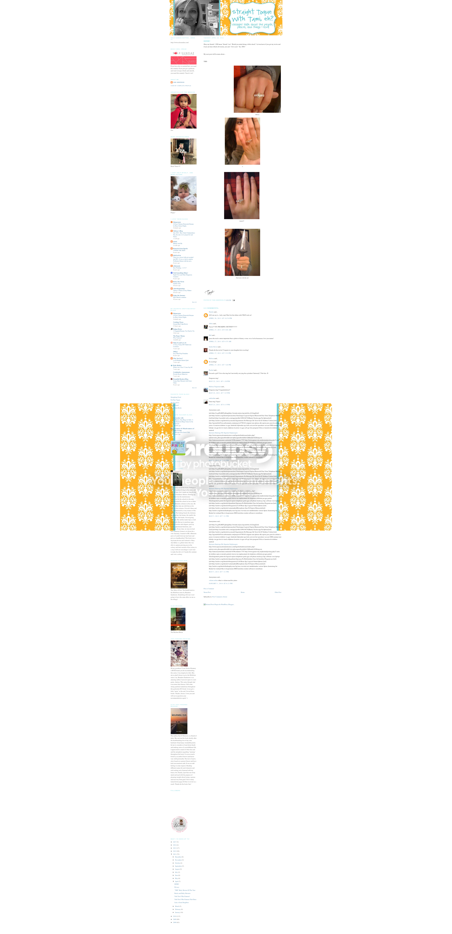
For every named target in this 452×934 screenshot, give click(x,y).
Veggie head (175, 405)
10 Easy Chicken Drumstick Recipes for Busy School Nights (183, 225)
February (178, 909)
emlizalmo (212, 398)
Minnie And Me (177, 243)
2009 (175, 919)
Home (243, 592)
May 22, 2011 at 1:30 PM (219, 381)
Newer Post (207, 592)
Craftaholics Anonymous (181, 372)
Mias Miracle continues (179, 297)
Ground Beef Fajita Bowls (180, 324)
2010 (175, 916)
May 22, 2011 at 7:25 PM (219, 393)
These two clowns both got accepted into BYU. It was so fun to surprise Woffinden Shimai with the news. (183, 259)
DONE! (176, 884)
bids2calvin (177, 255)
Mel (210, 335)
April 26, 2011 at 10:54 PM (220, 318)
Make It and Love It (179, 343)
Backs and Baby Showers (182, 893)
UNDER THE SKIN (179, 250)
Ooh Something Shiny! (180, 273)
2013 (175, 848)
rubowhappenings (179, 288)
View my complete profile (181, 85)
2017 (175, 842)
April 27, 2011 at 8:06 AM (220, 330)
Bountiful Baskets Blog (180, 379)
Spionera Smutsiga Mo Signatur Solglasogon (223, 433)
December (178, 857)
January (177, 912)
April (177, 881)
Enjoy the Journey (179, 295)
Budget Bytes (177, 329)
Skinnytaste (177, 222)
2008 (175, 922)
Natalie (211, 312)
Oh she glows (175, 402)
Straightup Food (176, 397)
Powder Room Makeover (180, 374)
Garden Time (177, 283)
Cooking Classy (178, 322)
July (176, 872)
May (176, 878)
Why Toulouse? (177, 338)
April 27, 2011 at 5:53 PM (220, 353)
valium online (213, 580)
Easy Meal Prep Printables (180, 353)
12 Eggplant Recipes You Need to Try (183, 331)
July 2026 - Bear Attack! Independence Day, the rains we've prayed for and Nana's (184, 235)
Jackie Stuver (213, 347)
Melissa (211, 358)
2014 (175, 845)
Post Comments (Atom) (219, 597)
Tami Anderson (178, 82)
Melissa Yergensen (215, 386)
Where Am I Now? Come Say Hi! (183, 367)
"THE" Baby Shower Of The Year (184, 890)
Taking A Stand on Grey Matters (182, 290)
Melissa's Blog (178, 231)
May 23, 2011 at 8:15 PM (219, 405)
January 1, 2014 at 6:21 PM (221, 583)
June (176, 875)
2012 (175, 851)
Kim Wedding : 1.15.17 (179, 268)
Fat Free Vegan (175, 400)
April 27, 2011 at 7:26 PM (220, 365)
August (177, 869)
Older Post (278, 592)
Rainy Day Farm (178, 281)
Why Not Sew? (178, 358)
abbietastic (176, 266)
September (178, 866)
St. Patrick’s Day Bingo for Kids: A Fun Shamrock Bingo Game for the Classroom (183, 421)
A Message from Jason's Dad (181, 432)
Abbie (211, 323)
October (177, 863)
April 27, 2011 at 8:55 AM (220, 341)
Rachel (211, 370)
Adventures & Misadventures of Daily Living (183, 429)
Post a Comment (209, 589)
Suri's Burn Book (176, 408)
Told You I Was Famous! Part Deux (185, 899)
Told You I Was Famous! (182, 896)
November (178, 860)
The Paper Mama (179, 336)
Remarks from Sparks (180, 248)
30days (175, 351)
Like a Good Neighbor (181, 902)
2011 (175, 854)
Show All (194, 302)
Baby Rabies (177, 365)
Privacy (176, 887)
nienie (175, 241)
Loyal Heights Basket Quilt (180, 360)
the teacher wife (178, 418)
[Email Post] (233, 300)
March (177, 906)
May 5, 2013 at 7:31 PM (219, 460)
